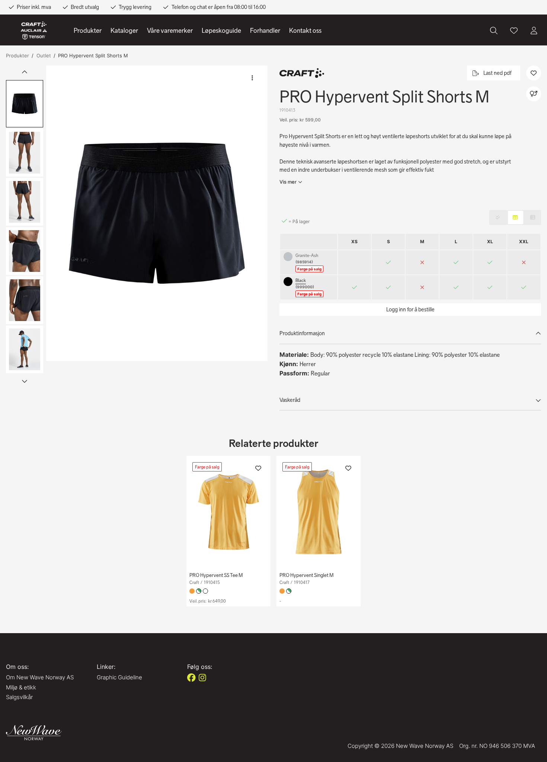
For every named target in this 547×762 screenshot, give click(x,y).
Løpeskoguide (221, 30)
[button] (157, 213)
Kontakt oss (305, 30)
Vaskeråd (289, 400)
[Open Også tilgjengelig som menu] (533, 93)
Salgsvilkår (19, 697)
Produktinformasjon (302, 333)
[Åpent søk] (494, 30)
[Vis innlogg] (534, 30)
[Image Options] (252, 78)
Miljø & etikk (21, 687)
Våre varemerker (170, 30)
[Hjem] (34, 30)
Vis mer (288, 182)
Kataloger (124, 30)
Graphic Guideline (119, 677)
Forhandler (265, 30)
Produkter (88, 30)
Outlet (43, 55)
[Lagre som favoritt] (514, 30)
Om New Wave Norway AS (40, 677)
